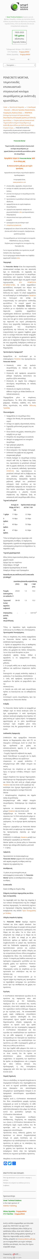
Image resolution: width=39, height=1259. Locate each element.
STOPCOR (10, 471)
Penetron (32, 295)
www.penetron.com (19, 182)
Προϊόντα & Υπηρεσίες (17, 107)
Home (5, 107)
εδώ (20, 212)
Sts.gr (19, 7)
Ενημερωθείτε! (24, 52)
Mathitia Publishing (9, 1206)
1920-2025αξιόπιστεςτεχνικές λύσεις (19, 37)
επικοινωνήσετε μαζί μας (26, 1239)
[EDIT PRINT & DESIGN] (16, 1254)
